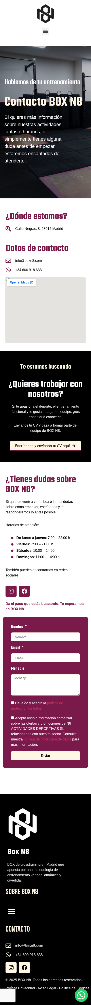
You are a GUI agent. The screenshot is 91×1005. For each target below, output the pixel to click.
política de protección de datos (47, 739)
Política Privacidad (20, 988)
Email (16, 648)
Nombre (17, 627)
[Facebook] (24, 591)
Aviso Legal (47, 988)
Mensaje (17, 669)
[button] (45, 31)
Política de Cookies (74, 988)
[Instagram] (11, 591)
